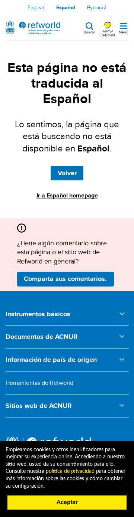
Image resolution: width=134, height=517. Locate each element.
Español (65, 7)
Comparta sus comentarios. (65, 279)
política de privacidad (70, 471)
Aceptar (67, 502)
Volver (67, 173)
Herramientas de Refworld (39, 383)
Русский (96, 7)
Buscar (89, 31)
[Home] (33, 27)
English (36, 7)
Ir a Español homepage (67, 195)
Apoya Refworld (107, 32)
